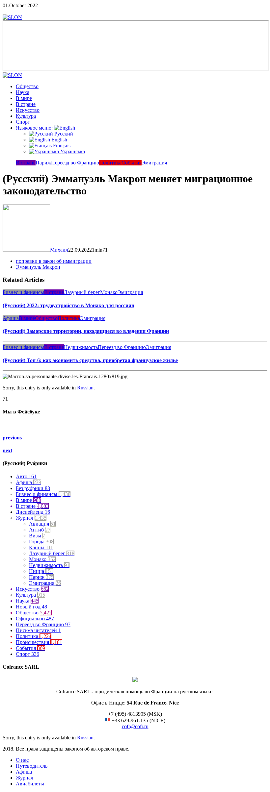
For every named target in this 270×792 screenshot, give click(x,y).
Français (61, 145)
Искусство (28, 110)
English (58, 139)
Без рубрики (33, 488)
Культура (26, 116)
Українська (72, 151)
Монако (109, 292)
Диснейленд (33, 512)
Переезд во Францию (75, 162)
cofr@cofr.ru (135, 726)
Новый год (31, 606)
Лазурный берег (82, 292)
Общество (27, 86)
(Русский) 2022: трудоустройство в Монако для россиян (68, 305)
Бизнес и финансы (23, 292)
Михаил (59, 250)
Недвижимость (81, 347)
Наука (22, 92)
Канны (41, 547)
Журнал (31, 518)
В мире (24, 98)
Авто (26, 476)
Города (41, 541)
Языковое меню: (35, 128)
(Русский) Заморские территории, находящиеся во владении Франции (86, 331)
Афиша (11, 318)
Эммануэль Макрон (38, 267)
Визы (37, 535)
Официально (35, 618)
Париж (43, 162)
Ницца (41, 571)
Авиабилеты (30, 783)
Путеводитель (31, 766)
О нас (22, 760)
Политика (110, 162)
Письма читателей (38, 630)
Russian (85, 387)
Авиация (42, 524)
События (132, 162)
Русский (63, 133)
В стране (26, 104)
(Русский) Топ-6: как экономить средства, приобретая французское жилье (90, 360)
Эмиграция (154, 162)
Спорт (23, 122)
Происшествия (39, 642)
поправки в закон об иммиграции (54, 261)
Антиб (39, 529)
